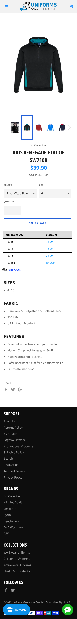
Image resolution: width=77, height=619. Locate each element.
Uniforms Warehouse (24, 602)
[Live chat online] (67, 609)
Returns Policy (13, 427)
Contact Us (11, 465)
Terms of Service (14, 471)
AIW (6, 533)
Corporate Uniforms (17, 559)
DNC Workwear (13, 527)
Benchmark (11, 521)
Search (8, 458)
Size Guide (10, 434)
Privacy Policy (13, 477)
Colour (8, 185)
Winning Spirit (13, 502)
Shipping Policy (14, 452)
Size (40, 185)
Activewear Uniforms (17, 565)
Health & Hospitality (17, 571)
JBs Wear (10, 509)
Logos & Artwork (14, 440)
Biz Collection (12, 496)
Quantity (9, 201)
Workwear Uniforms (17, 552)
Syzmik (8, 515)
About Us (10, 421)
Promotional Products (18, 446)
